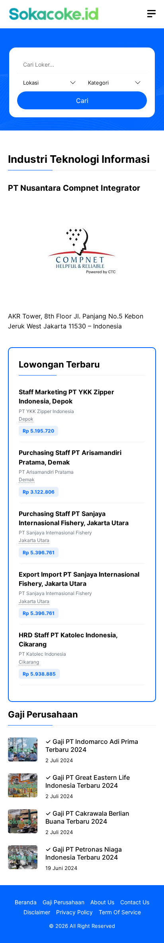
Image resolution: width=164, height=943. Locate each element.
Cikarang (29, 662)
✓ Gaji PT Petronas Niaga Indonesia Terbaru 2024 (83, 853)
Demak (27, 479)
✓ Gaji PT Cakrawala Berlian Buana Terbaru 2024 (87, 817)
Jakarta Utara (34, 540)
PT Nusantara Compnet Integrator (74, 188)
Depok (26, 419)
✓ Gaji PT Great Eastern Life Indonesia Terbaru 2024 (87, 781)
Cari (82, 101)
